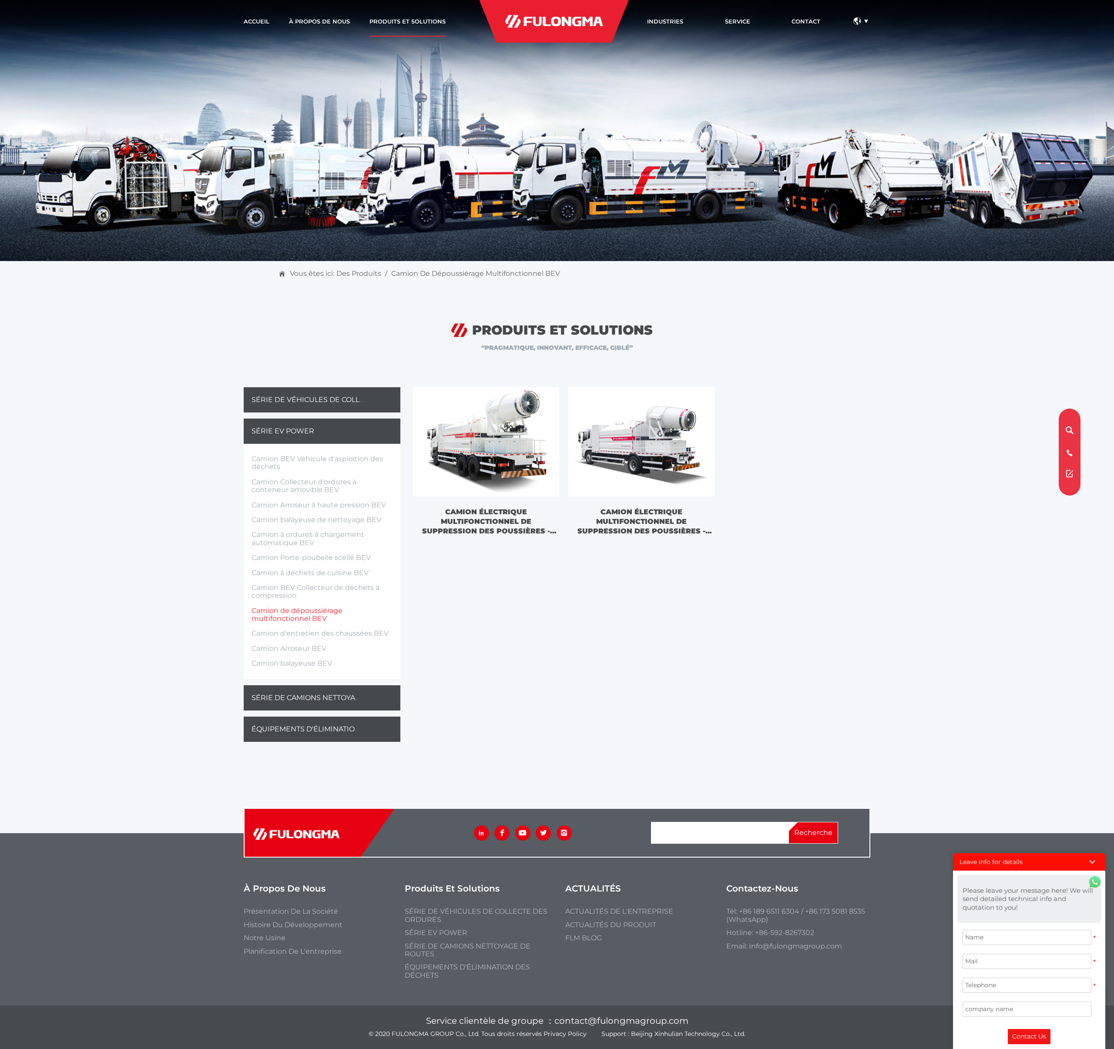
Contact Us (1029, 1036)
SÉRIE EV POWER (283, 431)
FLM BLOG (583, 938)
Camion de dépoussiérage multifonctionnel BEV (475, 274)
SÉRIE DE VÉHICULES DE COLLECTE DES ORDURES (342, 399)
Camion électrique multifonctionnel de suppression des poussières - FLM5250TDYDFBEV (486, 522)
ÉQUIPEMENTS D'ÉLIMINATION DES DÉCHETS (332, 729)
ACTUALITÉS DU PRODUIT (610, 925)
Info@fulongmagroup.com (795, 946)
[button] (1029, 862)
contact (806, 21)
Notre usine (264, 938)
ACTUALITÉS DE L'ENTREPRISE (619, 911)
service (737, 21)
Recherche (813, 832)
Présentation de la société (291, 911)
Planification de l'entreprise (293, 951)
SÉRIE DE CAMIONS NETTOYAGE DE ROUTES (330, 698)
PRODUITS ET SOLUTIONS (407, 21)
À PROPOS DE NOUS (319, 21)
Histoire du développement (293, 925)
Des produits (358, 274)
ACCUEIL (256, 21)
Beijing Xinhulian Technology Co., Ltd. (688, 1034)
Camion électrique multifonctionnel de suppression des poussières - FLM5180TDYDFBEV (641, 522)
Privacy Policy (565, 1034)
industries (665, 21)
